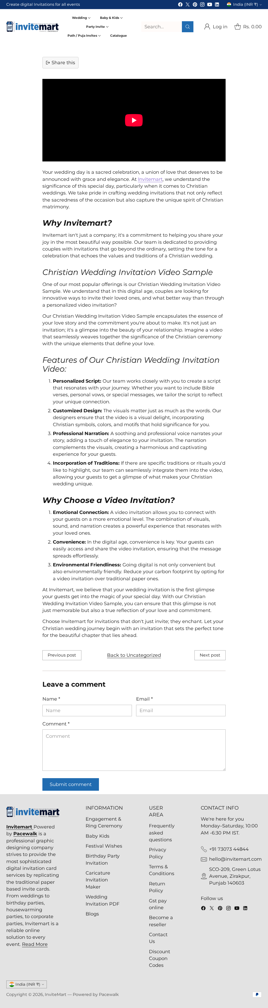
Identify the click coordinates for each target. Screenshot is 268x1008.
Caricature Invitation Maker (98, 880)
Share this (63, 62)
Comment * (56, 724)
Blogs (92, 914)
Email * (144, 699)
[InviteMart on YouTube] (209, 5)
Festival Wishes (104, 846)
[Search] (187, 26)
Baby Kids (97, 836)
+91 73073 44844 (229, 849)
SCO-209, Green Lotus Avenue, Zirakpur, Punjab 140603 (235, 876)
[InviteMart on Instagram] (202, 5)
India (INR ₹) (245, 4)
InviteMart (55, 994)
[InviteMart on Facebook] (180, 5)
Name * (51, 699)
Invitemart (150, 179)
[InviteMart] (32, 26)
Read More (35, 944)
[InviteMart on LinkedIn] (217, 5)
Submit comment (71, 784)
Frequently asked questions (162, 832)
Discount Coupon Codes (159, 958)
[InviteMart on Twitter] (187, 5)
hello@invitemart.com (235, 859)
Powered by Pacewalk (96, 994)
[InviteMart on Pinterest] (195, 5)
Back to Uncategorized (134, 655)
